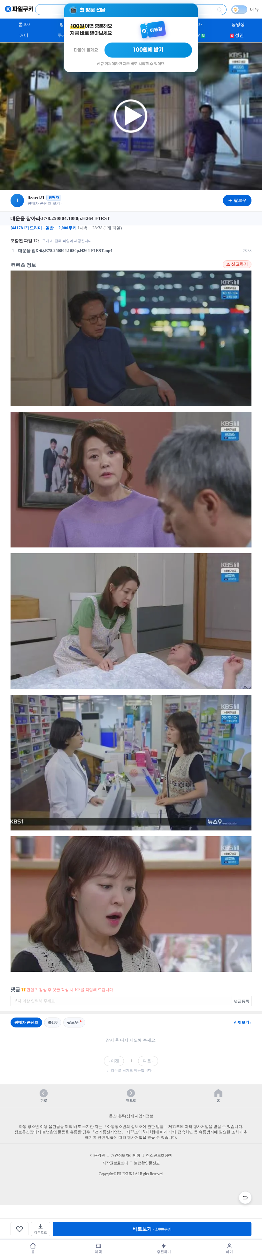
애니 (23, 35)
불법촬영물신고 (147, 1163)
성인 (239, 35)
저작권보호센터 (115, 1163)
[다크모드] (239, 9)
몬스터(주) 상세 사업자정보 (131, 1116)
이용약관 (97, 1155)
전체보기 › (242, 1022)
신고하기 (239, 264)
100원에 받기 (148, 50)
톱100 (24, 24)
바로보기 (152, 1228)
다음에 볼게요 (86, 50)
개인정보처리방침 (125, 1155)
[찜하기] (19, 1229)
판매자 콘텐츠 (26, 1022)
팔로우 (73, 1022)
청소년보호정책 (159, 1155)
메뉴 (254, 9)
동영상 (238, 24)
